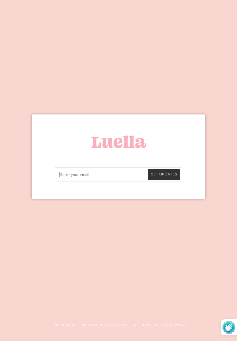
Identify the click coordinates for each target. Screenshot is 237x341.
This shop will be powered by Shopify (90, 325)
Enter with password (163, 325)
